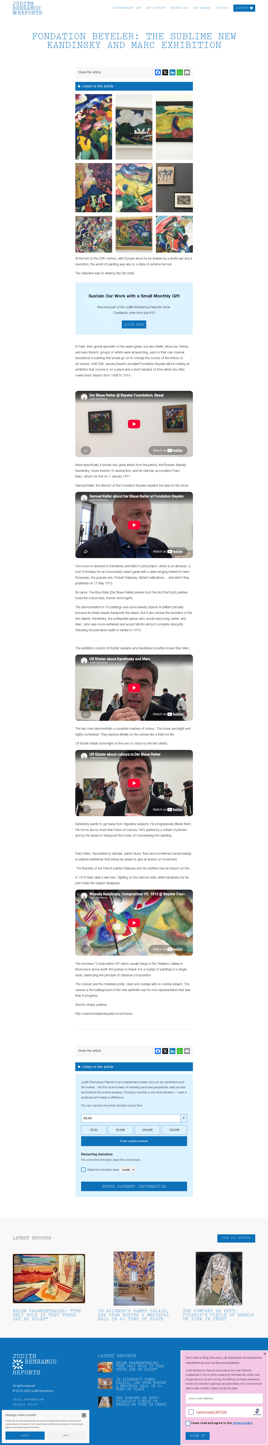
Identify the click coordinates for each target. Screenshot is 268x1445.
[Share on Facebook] (158, 72)
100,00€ (147, 1129)
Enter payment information (134, 1187)
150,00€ (174, 1129)
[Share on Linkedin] (172, 72)
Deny (66, 1435)
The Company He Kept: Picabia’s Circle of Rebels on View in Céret (218, 1315)
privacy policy (243, 1423)
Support (242, 8)
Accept (25, 1435)
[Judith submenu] (228, 8)
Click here (134, 324)
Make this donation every (104, 1170)
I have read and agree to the (222, 1423)
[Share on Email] (187, 72)
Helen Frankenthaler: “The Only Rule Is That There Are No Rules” (47, 1315)
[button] (84, 1415)
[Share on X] (165, 72)
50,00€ (120, 1129)
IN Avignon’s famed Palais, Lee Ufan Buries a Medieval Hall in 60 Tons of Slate (133, 1315)
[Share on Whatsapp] (180, 72)
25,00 (93, 1129)
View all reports (236, 1238)
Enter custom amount (134, 1141)
